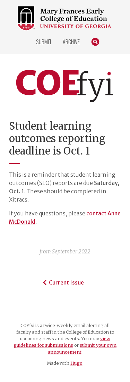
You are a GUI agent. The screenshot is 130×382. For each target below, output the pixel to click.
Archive (71, 42)
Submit (44, 42)
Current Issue (66, 282)
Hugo (76, 363)
